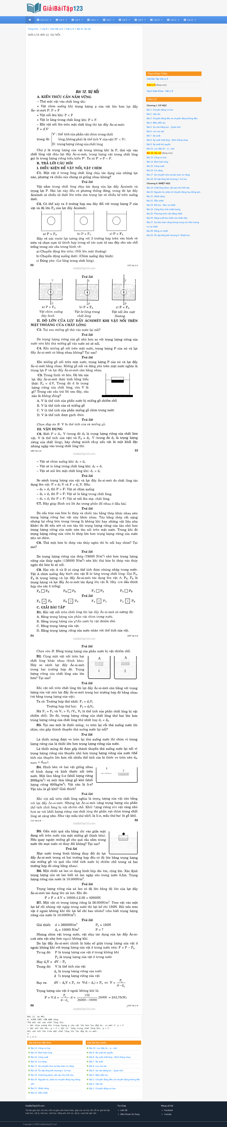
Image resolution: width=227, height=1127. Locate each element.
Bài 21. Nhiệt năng (40, 1088)
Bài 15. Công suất (39, 1057)
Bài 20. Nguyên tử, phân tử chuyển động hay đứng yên (173, 192)
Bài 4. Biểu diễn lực (98, 1075)
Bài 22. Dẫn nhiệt (39, 1093)
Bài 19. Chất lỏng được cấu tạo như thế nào (52, 1075)
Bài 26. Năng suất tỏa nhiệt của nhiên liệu (167, 218)
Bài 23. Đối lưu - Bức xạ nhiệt (161, 205)
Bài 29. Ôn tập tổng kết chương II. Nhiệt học (168, 235)
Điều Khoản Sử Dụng (129, 1114)
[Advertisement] (84, 60)
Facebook (168, 1110)
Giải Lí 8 (151, 85)
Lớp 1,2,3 (44, 20)
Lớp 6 (93, 20)
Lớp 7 (108, 20)
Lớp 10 (157, 20)
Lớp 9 (140, 20)
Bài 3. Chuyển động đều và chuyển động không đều (114, 1079)
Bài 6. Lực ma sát (97, 1066)
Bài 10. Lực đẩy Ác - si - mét (103, 1048)
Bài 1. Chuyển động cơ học (102, 1088)
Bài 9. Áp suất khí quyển (101, 1052)
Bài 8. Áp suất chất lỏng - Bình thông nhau (110, 1057)
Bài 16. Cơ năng (39, 1061)
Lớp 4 (61, 20)
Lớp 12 (190, 20)
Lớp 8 (124, 20)
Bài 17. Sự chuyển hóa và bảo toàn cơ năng (52, 1066)
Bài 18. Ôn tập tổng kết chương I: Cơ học (51, 1070)
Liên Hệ (123, 1110)
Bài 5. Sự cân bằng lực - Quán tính (106, 1070)
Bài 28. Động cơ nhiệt (157, 231)
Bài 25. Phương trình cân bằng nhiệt (164, 213)
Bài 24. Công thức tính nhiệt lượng (163, 209)
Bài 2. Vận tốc (96, 1084)
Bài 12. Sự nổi (154, 153)
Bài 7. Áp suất (96, 1061)
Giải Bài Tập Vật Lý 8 (157, 79)
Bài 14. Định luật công (41, 1052)
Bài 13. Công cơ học (41, 1048)
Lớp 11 (173, 20)
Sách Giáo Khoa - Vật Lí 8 (160, 91)
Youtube (167, 1114)
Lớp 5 (77, 20)
